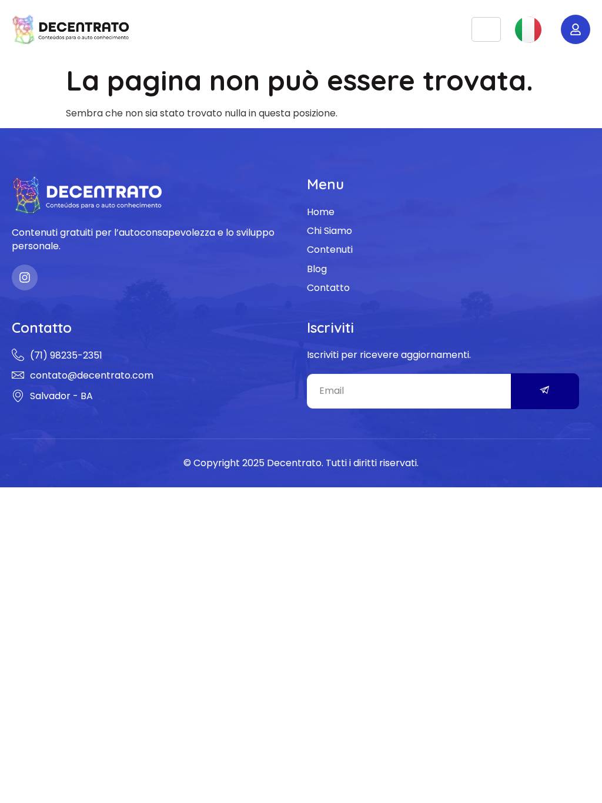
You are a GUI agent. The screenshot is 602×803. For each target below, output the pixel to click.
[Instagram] (25, 277)
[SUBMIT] (545, 391)
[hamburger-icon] (486, 29)
